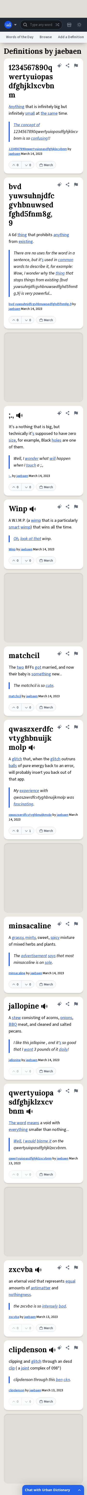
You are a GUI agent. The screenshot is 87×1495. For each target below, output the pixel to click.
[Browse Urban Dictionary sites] (10, 25)
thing (22, 235)
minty (30, 938)
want (28, 1049)
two (20, 667)
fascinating (23, 804)
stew (16, 1018)
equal (70, 1281)
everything (18, 1130)
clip (12, 1368)
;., (10, 476)
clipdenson (16, 1390)
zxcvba (14, 1317)
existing (26, 242)
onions (66, 1018)
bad (62, 1306)
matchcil (15, 696)
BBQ (13, 1024)
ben (59, 1380)
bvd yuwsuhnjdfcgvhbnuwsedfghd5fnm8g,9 (40, 304)
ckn (67, 1380)
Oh (16, 539)
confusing (39, 138)
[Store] (69, 25)
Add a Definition (71, 37)
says (52, 956)
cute (49, 686)
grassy (17, 938)
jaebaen (14, 153)
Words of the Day (19, 37)
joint (25, 1368)
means (33, 1123)
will (53, 459)
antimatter (41, 1288)
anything (61, 235)
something (41, 674)
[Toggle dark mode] (79, 25)
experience (29, 791)
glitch (17, 759)
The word (17, 1123)
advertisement (34, 956)
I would (29, 1141)
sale (48, 963)
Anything (16, 107)
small (30, 113)
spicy (55, 938)
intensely (50, 1306)
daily (63, 1049)
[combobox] (41, 25)
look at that (30, 539)
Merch (48, 165)
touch (31, 465)
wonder (31, 459)
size (12, 440)
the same (49, 113)
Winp (12, 549)
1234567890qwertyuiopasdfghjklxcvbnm (38, 149)
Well (17, 1141)
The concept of (27, 125)
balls (13, 766)
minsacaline (17, 973)
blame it (44, 1141)
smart (14, 527)
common (65, 260)
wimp (36, 520)
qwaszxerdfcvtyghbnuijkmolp (30, 814)
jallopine (15, 1060)
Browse (46, 37)
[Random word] (57, 25)
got (38, 667)
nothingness (20, 1295)
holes (56, 440)
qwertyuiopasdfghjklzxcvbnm (30, 1158)
